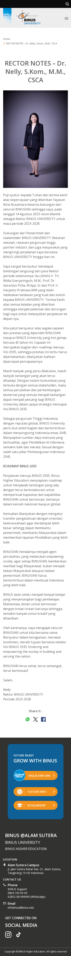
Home (6, 39)
